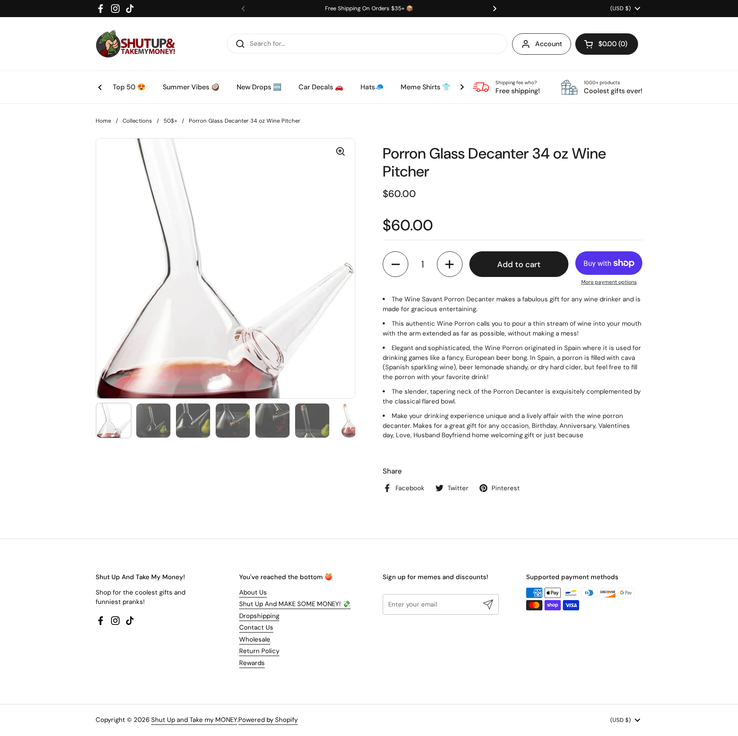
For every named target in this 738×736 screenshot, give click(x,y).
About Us (253, 592)
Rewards (252, 663)
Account (548, 43)
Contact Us (256, 627)
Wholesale (254, 639)
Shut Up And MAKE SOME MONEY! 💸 (295, 604)
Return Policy (259, 651)
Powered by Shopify (268, 719)
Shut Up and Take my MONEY (194, 719)
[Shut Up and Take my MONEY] (135, 44)
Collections (137, 120)
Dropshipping (259, 616)
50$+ (170, 120)
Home (103, 120)
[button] (606, 44)
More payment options (609, 282)
